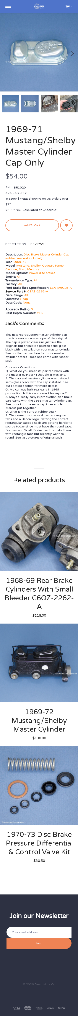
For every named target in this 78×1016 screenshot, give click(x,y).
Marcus (10, 408)
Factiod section (22, 386)
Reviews (37, 244)
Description (15, 244)
